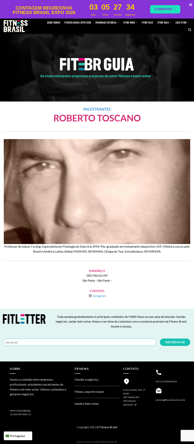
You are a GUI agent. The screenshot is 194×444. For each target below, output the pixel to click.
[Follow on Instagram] (13, 404)
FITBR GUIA (163, 22)
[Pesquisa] (189, 29)
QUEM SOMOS (53, 22)
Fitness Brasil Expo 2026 (77, 22)
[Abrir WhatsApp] (184, 434)
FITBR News (129, 22)
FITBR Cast (147, 22)
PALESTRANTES (97, 109)
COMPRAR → (165, 9)
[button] (18, 191)
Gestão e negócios (87, 379)
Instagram (99, 296)
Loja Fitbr (181, 22)
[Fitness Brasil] (21, 26)
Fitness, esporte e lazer (89, 391)
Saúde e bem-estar (87, 403)
